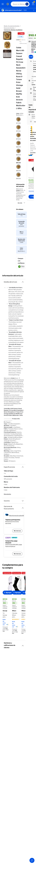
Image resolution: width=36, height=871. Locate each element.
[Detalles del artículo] (23, 281)
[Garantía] (23, 500)
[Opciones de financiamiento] (23, 507)
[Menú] (3, 4)
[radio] (18, 120)
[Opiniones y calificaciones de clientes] (23, 644)
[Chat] (31, 860)
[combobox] (20, 4)
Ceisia (17, 39)
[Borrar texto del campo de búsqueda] (24, 4)
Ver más (20, 203)
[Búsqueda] (27, 4)
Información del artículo (12, 275)
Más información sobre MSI (17, 515)
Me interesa (17, 531)
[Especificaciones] (23, 467)
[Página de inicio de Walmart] (7, 4)
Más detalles (7, 494)
